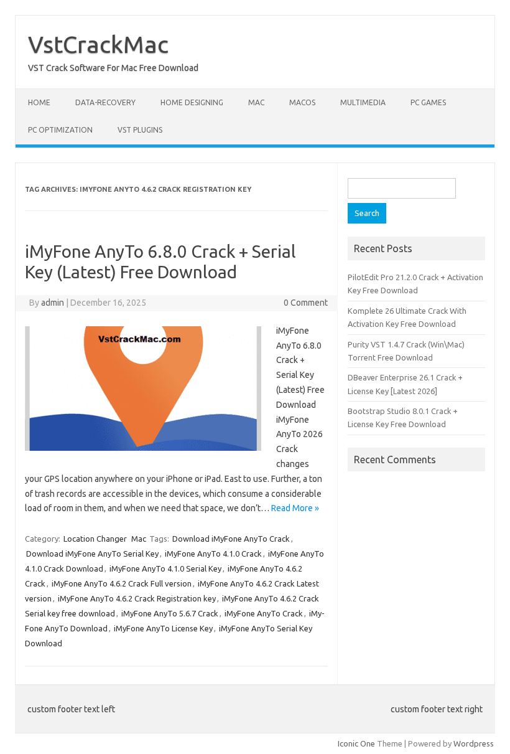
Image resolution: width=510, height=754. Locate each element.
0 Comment (306, 303)
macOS (302, 102)
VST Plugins (140, 130)
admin (52, 303)
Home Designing (191, 102)
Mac (256, 102)
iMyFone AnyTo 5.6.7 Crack (169, 613)
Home (39, 102)
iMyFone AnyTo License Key (163, 628)
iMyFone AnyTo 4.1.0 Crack (213, 553)
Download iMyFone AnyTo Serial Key (92, 553)
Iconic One (356, 743)
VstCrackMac (98, 44)
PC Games (428, 102)
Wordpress (473, 743)
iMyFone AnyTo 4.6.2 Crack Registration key (137, 598)
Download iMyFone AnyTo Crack (231, 538)
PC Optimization (60, 130)
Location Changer (95, 538)
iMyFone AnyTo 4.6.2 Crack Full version (122, 583)
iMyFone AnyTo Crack (264, 613)
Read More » (295, 508)
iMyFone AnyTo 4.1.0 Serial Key (165, 568)
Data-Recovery (105, 102)
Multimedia (363, 102)
